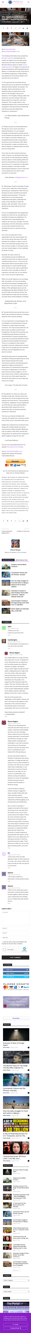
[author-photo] (15, 547)
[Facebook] (3, 28)
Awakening (10, 10)
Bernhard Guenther (9, 49)
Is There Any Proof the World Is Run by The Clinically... (19, 1205)
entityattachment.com (21, 177)
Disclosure (16, 10)
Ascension (7, 6)
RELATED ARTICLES (8, 560)
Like (27, 969)
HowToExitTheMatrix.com (11, 51)
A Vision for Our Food (23, 531)
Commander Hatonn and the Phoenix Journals (14, 1089)
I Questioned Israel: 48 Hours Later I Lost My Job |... (14, 1157)
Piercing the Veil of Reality (15, 447)
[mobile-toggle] (3, 2)
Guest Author (6, 1092)
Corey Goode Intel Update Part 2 (7, 532)
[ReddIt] (19, 28)
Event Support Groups (6, 12)
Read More (16, 1018)
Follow (26, 973)
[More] (27, 28)
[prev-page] (3, 617)
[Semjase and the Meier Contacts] (6, 566)
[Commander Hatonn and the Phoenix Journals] (6, 575)
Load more (15, 1270)
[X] (7, 28)
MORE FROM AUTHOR (22, 560)
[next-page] (5, 617)
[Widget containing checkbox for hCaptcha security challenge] (15, 949)
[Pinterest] (11, 28)
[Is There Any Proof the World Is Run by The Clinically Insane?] (7, 1205)
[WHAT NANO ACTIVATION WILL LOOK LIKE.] (6, 611)
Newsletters (18, 14)
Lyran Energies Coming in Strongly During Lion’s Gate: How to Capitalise (20, 603)
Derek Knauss (6, 1047)
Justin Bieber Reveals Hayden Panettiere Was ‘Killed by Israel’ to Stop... (20, 1246)
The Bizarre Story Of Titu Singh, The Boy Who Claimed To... (15, 1067)
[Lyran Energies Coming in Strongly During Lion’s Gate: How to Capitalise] (6, 603)
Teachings (24, 14)
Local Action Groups (6, 14)
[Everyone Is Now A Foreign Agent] (16, 1034)
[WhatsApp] (15, 28)
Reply (9, 635)
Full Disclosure (16, 12)
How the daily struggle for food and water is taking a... (15, 1112)
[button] (28, 2)
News (13, 14)
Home (2, 6)
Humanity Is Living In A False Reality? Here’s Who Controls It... (21, 1255)
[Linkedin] (23, 28)
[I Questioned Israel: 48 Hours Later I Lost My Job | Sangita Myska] (16, 1147)
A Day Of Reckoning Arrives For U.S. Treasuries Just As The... (15, 1135)
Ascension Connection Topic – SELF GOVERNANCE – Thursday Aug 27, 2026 (21, 1196)
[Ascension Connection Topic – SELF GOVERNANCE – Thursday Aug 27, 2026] (7, 1197)
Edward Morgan (7, 21)
